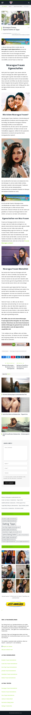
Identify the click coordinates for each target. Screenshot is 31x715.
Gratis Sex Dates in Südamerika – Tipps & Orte (15, 414)
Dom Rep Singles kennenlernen (11, 527)
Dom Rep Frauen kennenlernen (9, 667)
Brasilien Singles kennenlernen (9, 518)
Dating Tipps (5, 351)
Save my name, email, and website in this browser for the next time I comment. (14, 477)
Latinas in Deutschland (7, 699)
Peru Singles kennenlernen (23, 541)
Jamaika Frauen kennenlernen (9, 670)
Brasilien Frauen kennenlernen (9, 660)
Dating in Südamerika (7, 706)
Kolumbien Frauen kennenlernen (9, 674)
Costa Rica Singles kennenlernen (9, 520)
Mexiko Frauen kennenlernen (9, 677)
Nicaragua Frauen (25, 34)
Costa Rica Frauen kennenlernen (9, 663)
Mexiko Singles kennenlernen (9, 537)
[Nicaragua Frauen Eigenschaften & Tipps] (15, 18)
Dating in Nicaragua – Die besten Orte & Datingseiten (8, 367)
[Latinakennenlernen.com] (16, 2)
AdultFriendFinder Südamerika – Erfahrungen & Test (13, 502)
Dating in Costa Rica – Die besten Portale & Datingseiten (23, 367)
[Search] (28, 2)
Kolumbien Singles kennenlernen (11, 532)
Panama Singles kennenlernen (8, 541)
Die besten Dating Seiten (8, 702)
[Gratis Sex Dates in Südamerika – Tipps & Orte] (15, 404)
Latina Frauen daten (16, 34)
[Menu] (2, 2)
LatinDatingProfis (7, 33)
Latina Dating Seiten (9, 535)
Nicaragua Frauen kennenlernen (9, 688)
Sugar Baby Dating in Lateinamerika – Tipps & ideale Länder (15, 505)
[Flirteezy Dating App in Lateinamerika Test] (15, 385)
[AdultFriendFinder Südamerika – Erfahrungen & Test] (15, 424)
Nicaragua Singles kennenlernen (18, 351)
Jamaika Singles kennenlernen (9, 529)
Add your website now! (7, 649)
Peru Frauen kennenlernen (8, 695)
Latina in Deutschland (23, 534)
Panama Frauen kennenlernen (9, 691)
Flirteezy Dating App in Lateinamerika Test (15, 394)
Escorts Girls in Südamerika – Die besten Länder (12, 508)
